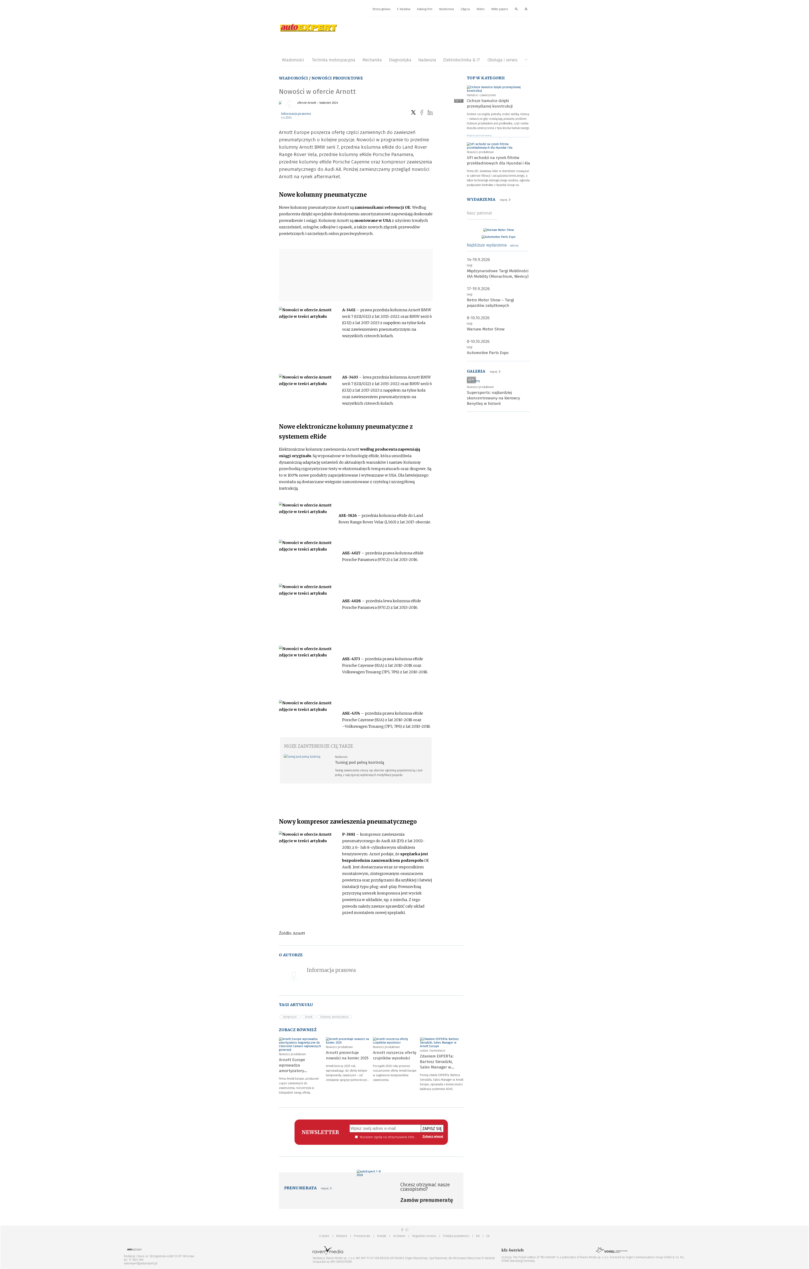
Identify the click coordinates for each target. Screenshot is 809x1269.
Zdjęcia (465, 9)
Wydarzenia (446, 9)
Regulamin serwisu (424, 1236)
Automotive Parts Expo (488, 352)
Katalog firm (424, 9)
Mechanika (372, 59)
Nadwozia (427, 59)
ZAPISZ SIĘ (432, 1128)
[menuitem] (381, 9)
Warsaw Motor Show (486, 329)
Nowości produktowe (337, 78)
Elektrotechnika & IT (461, 59)
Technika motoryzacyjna (333, 59)
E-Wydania (403, 9)
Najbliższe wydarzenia (492, 245)
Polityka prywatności (456, 1236)
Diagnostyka (400, 59)
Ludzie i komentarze (432, 1050)
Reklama (341, 1236)
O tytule (324, 1236)
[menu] (404, 9)
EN (478, 1236)
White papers (499, 9)
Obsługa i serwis (502, 59)
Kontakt (381, 1236)
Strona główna (381, 9)
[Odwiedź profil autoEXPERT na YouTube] (406, 1230)
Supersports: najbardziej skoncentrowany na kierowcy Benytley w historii (493, 398)
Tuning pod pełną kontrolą (359, 762)
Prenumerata (362, 1236)
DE (488, 1236)
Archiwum (399, 1236)
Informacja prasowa (296, 114)
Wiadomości (293, 59)
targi (469, 265)
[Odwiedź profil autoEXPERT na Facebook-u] (402, 1230)
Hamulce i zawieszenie (481, 95)
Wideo (481, 9)
